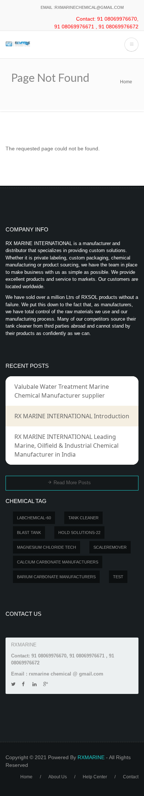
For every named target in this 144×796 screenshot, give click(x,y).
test (118, 577)
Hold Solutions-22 (79, 532)
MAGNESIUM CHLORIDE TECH (46, 547)
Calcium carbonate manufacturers (57, 562)
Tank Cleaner (83, 518)
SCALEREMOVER (110, 547)
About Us (57, 776)
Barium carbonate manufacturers (56, 577)
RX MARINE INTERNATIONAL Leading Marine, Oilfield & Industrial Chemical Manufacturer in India (66, 445)
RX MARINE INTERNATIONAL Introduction (71, 416)
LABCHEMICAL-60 (34, 518)
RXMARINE (91, 757)
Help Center (95, 776)
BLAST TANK (29, 532)
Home (126, 81)
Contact (130, 776)
